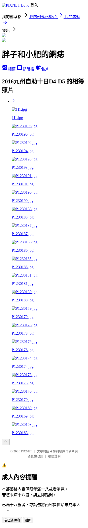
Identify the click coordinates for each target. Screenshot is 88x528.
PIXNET (26, 451)
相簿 (12, 69)
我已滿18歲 (12, 520)
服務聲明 (54, 456)
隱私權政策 (35, 456)
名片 (45, 69)
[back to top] (6, 442)
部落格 (28, 69)
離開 (28, 520)
